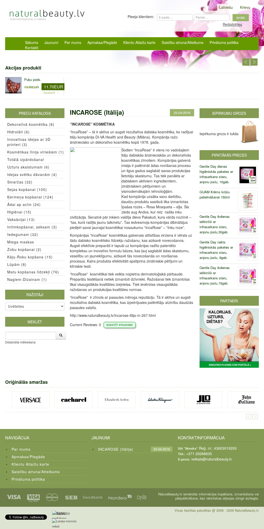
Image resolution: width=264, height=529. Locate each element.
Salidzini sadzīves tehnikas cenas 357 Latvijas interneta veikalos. (60, 515)
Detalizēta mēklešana (20, 342)
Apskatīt (49, 92)
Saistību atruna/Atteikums (182, 42)
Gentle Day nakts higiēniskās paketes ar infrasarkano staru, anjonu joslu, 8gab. (216, 250)
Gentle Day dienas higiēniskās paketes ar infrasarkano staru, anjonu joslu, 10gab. (216, 174)
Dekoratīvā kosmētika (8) (30, 124)
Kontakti (31, 47)
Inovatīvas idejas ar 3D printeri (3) (29, 142)
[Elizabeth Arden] (117, 399)
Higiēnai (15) (19, 211)
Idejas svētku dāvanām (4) (32, 174)
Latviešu (226, 7)
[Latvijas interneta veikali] (67, 524)
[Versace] (30, 399)
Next (254, 62)
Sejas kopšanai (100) (27, 189)
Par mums (72, 42)
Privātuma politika (224, 42)
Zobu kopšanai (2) (24, 249)
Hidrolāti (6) (18, 131)
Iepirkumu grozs (229, 113)
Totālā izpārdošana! (25, 159)
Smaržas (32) (19, 182)
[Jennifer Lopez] (203, 399)
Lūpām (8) (17, 264)
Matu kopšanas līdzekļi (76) (33, 271)
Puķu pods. (32, 79)
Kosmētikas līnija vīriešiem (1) (35, 152)
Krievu (245, 7)
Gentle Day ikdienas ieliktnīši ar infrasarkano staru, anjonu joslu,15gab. (215, 275)
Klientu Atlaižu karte (139, 42)
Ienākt (240, 17)
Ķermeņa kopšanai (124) (30, 197)
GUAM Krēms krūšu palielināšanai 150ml (215, 194)
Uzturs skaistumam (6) (28, 167)
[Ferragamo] (160, 399)
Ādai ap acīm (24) (24, 204)
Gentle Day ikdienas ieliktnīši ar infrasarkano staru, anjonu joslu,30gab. (215, 224)
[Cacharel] (73, 399)
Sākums (31, 42)
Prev (246, 62)
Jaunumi (51, 42)
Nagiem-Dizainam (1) (27, 279)
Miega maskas (20, 241)
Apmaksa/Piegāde (102, 42)
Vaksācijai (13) (21, 219)
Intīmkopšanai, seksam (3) (32, 226)
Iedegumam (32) (22, 234)
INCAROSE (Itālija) (115, 449)
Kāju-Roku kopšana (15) (30, 256)
